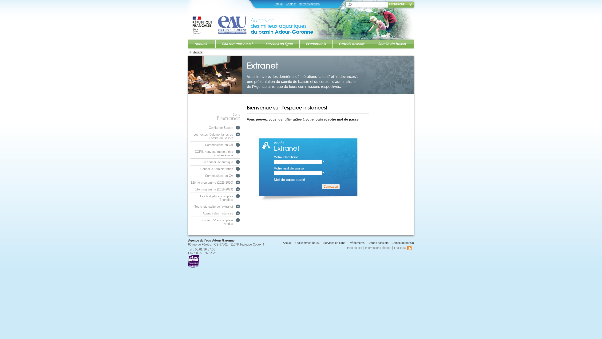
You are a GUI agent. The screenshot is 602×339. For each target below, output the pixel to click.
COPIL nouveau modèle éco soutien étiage (214, 153)
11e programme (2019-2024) (214, 189)
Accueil (200, 44)
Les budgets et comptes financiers (216, 198)
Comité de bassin (391, 44)
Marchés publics (309, 4)
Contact (291, 4)
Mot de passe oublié (289, 180)
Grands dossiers (351, 44)
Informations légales (378, 248)
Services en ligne (279, 44)
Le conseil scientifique (218, 162)
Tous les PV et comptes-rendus (216, 222)
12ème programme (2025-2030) (212, 182)
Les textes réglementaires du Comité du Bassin (213, 136)
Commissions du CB (219, 145)
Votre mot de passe (299, 168)
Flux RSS (400, 248)
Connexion (331, 186)
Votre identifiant (299, 157)
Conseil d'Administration (216, 169)
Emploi (278, 4)
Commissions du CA (219, 176)
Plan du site (354, 248)
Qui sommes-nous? (237, 44)
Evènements (316, 44)
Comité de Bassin (221, 127)
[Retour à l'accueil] (221, 20)
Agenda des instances (218, 213)
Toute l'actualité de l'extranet (213, 206)
